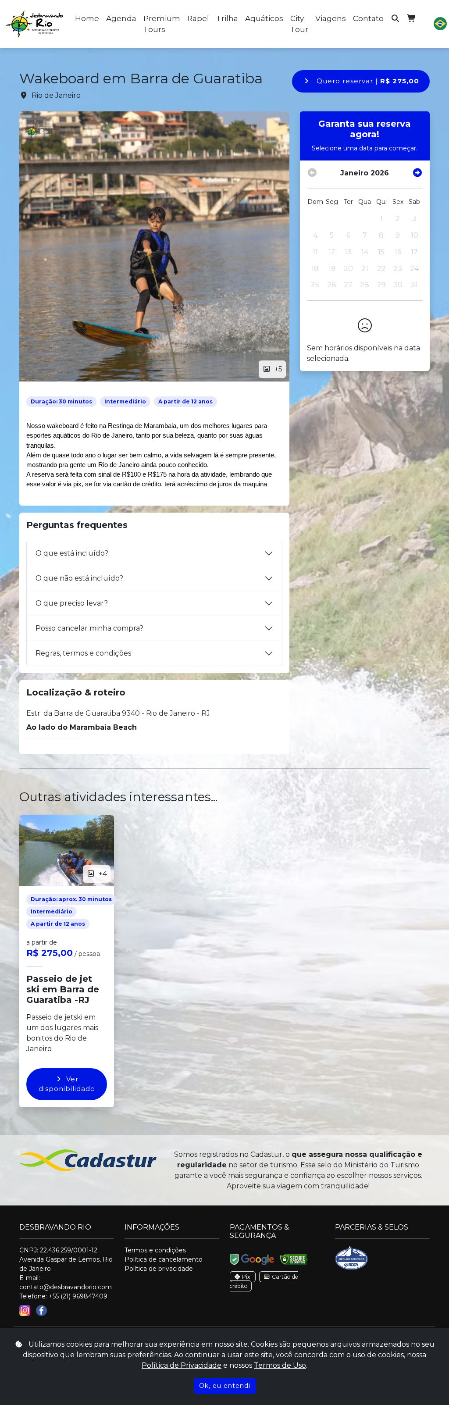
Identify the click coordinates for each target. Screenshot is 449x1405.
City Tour (299, 24)
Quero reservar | (366, 81)
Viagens (330, 18)
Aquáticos (264, 18)
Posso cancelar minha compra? (89, 628)
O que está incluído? (72, 553)
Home (87, 18)
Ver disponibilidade (67, 1084)
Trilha (227, 18)
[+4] (66, 850)
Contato (368, 18)
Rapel (198, 18)
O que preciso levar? (72, 603)
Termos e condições (155, 1250)
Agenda (121, 18)
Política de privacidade (159, 1269)
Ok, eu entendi (224, 1386)
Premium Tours (161, 24)
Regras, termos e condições (83, 653)
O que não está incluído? (79, 578)
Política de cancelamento (164, 1259)
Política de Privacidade (181, 1365)
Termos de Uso (280, 1365)
